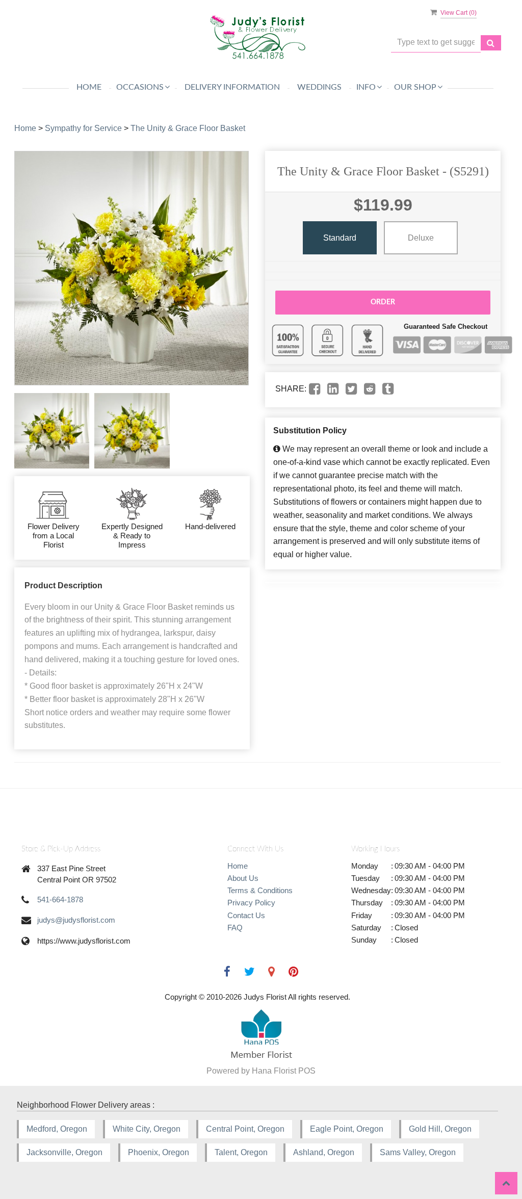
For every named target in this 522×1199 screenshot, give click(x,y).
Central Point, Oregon (245, 1129)
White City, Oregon (146, 1129)
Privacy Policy (251, 902)
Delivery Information (232, 87)
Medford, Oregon (57, 1129)
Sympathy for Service (83, 128)
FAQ (235, 927)
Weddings (319, 87)
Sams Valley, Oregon (418, 1152)
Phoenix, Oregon (158, 1152)
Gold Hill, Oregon (440, 1129)
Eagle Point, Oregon (346, 1129)
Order (383, 302)
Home (88, 87)
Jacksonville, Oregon (64, 1152)
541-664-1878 (60, 899)
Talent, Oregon (241, 1152)
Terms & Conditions (260, 890)
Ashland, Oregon (323, 1152)
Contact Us (246, 915)
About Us (242, 878)
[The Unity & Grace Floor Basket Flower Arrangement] (51, 430)
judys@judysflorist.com (76, 920)
